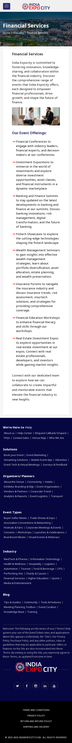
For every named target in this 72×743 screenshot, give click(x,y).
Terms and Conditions (36, 709)
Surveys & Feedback (55, 464)
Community (31, 602)
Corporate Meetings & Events (44, 527)
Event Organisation (48, 486)
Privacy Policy (36, 715)
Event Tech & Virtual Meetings (22, 464)
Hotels (49, 482)
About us (9, 433)
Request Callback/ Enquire (51, 433)
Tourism (26, 568)
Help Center (25, 433)
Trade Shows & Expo (42, 518)
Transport (57, 496)
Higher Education (38, 578)
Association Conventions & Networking (27, 522)
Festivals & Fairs (13, 527)
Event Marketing (37, 455)
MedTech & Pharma (16, 559)
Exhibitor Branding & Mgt (19, 486)
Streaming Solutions (16, 460)
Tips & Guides (13, 602)
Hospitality (35, 564)
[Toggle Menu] (7, 6)
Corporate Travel (41, 491)
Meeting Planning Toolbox (20, 607)
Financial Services (15, 578)
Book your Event (14, 455)
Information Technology (45, 559)
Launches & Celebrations (50, 532)
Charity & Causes (36, 573)
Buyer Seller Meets (15, 518)
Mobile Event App (42, 460)
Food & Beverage (44, 568)
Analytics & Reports (16, 496)
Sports (56, 578)
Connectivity (35, 482)
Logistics (49, 564)
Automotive (11, 568)
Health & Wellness (15, 564)
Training (32, 612)
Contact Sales (21, 438)
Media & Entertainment (18, 583)
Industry (18, 33)
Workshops (25, 532)
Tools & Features (51, 602)
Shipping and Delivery (36, 726)
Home (6, 33)
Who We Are (56, 438)
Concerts (9, 532)
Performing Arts (14, 573)
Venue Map (39, 438)
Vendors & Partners (16, 491)
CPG (60, 568)
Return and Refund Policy (36, 721)
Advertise (61, 460)
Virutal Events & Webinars (44, 537)
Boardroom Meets (15, 537)
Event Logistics (39, 496)
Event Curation (48, 607)
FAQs (7, 438)
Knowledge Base (14, 612)
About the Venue (14, 482)
